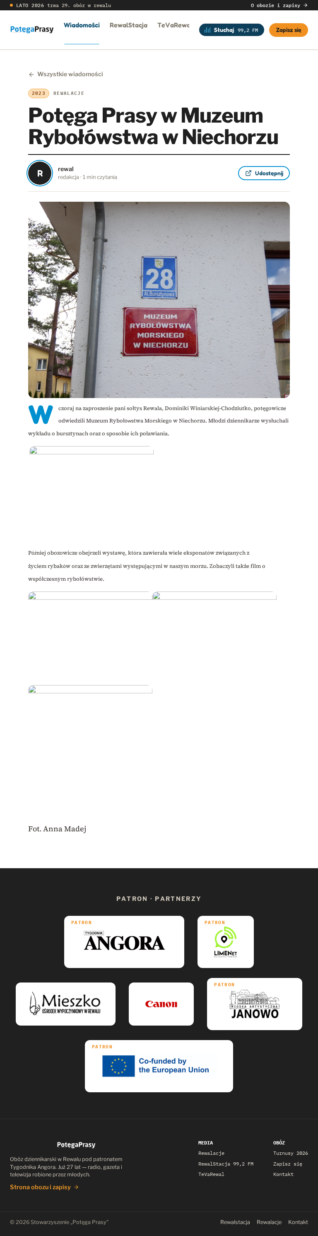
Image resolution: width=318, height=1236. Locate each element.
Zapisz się (288, 29)
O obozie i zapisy (275, 5)
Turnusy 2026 (290, 1153)
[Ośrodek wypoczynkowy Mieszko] (66, 1004)
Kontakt (283, 1174)
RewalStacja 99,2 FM (225, 1164)
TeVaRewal (175, 25)
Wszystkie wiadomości (70, 74)
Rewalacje (211, 1153)
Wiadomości (82, 25)
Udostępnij (269, 172)
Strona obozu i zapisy (40, 1187)
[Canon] (161, 1004)
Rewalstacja (235, 1222)
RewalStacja (128, 25)
